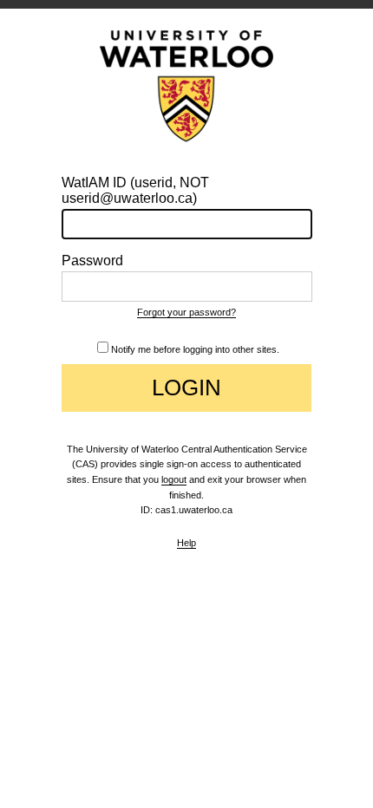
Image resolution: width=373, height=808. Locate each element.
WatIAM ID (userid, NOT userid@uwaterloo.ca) (135, 190)
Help (186, 543)
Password (92, 260)
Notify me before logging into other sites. (195, 349)
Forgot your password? (186, 312)
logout (173, 479)
